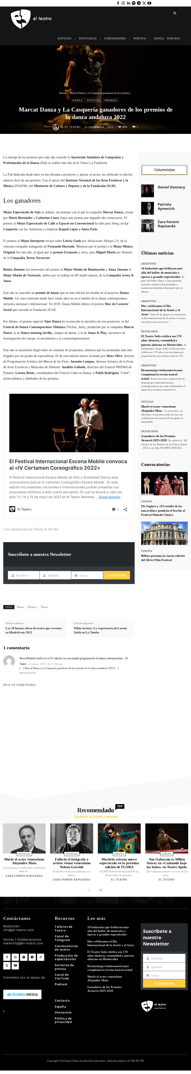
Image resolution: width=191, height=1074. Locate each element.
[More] (130, 606)
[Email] (125, 143)
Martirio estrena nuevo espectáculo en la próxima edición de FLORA (119, 863)
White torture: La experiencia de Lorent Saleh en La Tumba (100, 630)
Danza (62, 93)
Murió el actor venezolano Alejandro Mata (24, 861)
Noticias (94, 100)
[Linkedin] (128, 3)
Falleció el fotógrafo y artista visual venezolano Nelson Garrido (72, 863)
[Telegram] (138, 3)
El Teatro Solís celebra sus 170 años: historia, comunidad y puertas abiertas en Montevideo (161, 340)
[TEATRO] (31, 18)
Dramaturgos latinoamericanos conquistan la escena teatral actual (162, 374)
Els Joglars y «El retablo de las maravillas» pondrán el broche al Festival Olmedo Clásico (163, 510)
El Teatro (73, 127)
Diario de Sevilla (46, 529)
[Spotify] (133, 3)
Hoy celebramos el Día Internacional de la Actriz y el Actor (160, 310)
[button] (175, 13)
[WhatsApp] (104, 143)
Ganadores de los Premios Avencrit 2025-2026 (104, 988)
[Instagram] (123, 3)
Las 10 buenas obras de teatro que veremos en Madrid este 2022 (34, 630)
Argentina (148, 263)
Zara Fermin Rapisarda (168, 224)
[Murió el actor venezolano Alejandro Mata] (24, 838)
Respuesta (28, 673)
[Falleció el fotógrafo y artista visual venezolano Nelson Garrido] (71, 838)
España (146, 501)
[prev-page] (89, 890)
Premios (111, 100)
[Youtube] (149, 3)
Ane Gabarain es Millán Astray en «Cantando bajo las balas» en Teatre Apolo (167, 863)
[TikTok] (40, 957)
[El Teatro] (56, 127)
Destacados (149, 331)
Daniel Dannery (171, 187)
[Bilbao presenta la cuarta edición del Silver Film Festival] (164, 533)
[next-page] (100, 890)
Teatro (44, 607)
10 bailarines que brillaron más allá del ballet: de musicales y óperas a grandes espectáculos (162, 273)
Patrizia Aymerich (166, 206)
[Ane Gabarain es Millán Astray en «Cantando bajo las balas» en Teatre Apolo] (166, 838)
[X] (144, 3)
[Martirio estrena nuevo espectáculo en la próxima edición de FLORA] (119, 838)
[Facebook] (117, 3)
